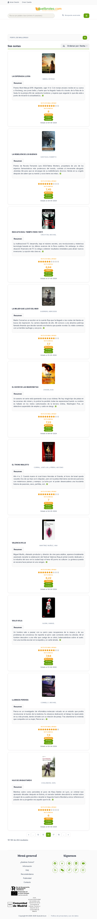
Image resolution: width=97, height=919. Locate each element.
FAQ (27, 870)
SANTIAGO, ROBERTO (48, 157)
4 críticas (48, 586)
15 (43, 835)
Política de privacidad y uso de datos (64, 916)
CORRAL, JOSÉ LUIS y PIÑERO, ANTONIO (48, 467)
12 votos (48, 505)
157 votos (48, 273)
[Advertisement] (51, 27)
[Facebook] (54, 863)
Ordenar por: (76, 46)
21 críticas (48, 197)
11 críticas (48, 430)
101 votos (48, 661)
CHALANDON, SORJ (48, 783)
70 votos (48, 349)
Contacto (27, 882)
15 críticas (48, 275)
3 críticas (48, 508)
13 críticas (48, 664)
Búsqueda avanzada (72, 15)
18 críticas (48, 352)
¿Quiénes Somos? (27, 862)
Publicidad (27, 878)
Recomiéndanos (27, 874)
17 (53, 835)
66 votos (48, 195)
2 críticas (48, 119)
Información (27, 866)
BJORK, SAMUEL (48, 623)
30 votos (48, 740)
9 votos (48, 583)
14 (38, 835)
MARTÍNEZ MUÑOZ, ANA (48, 545)
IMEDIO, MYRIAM (49, 79)
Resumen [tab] (18, 83)
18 (59, 835)
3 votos (48, 117)
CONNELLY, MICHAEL (48, 702)
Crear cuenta (26, 2)
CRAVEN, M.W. (48, 390)
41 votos (48, 428)
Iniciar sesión (15, 2)
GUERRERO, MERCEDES (48, 311)
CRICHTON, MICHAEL (48, 235)
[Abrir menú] (86, 15)
